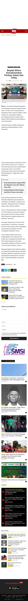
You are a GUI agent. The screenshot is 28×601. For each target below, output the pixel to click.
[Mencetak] (15, 270)
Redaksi (9, 595)
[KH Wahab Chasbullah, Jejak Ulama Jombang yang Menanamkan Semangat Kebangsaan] (4, 289)
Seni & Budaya (4, 477)
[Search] (26, 31)
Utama (19, 67)
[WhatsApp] (9, 270)
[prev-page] (2, 302)
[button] (2, 31)
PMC (17, 596)
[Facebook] (2, 270)
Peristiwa (3, 284)
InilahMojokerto (13, 599)
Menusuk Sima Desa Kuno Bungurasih (14, 480)
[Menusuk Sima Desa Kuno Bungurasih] (14, 470)
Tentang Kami (4, 595)
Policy (20, 596)
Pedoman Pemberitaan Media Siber (18, 595)
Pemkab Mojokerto (9, 264)
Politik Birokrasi (9, 35)
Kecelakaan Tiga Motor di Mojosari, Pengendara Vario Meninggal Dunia (16, 282)
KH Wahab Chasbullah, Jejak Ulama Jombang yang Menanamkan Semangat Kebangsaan (13, 409)
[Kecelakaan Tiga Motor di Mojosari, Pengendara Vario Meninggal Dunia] (4, 282)
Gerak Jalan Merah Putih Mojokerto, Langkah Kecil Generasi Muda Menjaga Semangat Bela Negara (17, 557)
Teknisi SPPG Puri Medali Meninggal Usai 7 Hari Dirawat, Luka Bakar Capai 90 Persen (17, 297)
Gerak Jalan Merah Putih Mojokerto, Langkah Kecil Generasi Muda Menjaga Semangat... (13, 456)
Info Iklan (13, 596)
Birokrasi (14, 35)
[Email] (12, 270)
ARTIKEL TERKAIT (5, 277)
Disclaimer (8, 596)
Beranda (3, 35)
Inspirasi (3, 291)
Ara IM (10, 80)
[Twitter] (5, 270)
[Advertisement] (14, 15)
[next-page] (4, 302)
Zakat (15, 264)
